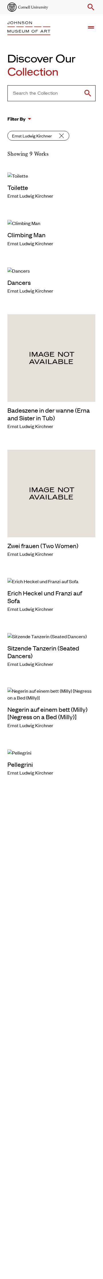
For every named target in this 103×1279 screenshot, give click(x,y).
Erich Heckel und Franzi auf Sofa (44, 596)
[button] (90, 7)
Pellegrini (20, 764)
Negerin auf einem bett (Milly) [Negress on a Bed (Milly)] (47, 713)
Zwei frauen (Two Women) (42, 546)
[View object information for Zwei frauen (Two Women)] (51, 493)
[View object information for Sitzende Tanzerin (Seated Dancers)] (51, 636)
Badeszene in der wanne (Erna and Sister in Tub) (48, 413)
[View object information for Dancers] (51, 270)
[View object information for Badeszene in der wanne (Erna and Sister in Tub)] (51, 357)
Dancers (19, 282)
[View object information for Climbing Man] (51, 222)
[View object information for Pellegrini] (51, 752)
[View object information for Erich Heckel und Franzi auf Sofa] (51, 580)
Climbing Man (26, 235)
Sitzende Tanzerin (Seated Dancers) (43, 651)
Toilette (17, 187)
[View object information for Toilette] (51, 175)
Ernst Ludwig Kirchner (32, 136)
